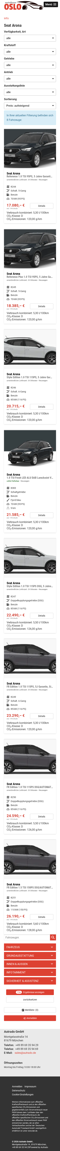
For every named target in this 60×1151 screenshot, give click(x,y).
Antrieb (8, 72)
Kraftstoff (10, 45)
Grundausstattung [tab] (20, 955)
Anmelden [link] (31, 1018)
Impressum (30, 1086)
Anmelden (17, 1086)
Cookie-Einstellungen (23, 1094)
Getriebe (9, 58)
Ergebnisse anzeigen (30, 992)
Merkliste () (31, 1010)
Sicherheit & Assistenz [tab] (22, 981)
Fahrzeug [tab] (13, 947)
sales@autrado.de (25, 1052)
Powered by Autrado (39, 1147)
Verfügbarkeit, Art (15, 31)
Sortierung (10, 99)
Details (41, 206)
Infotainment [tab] (16, 972)
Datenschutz (18, 1090)
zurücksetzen (30, 999)
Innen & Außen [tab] (17, 964)
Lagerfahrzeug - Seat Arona (30, 481)
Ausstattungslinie (14, 85)
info (6, 18)
